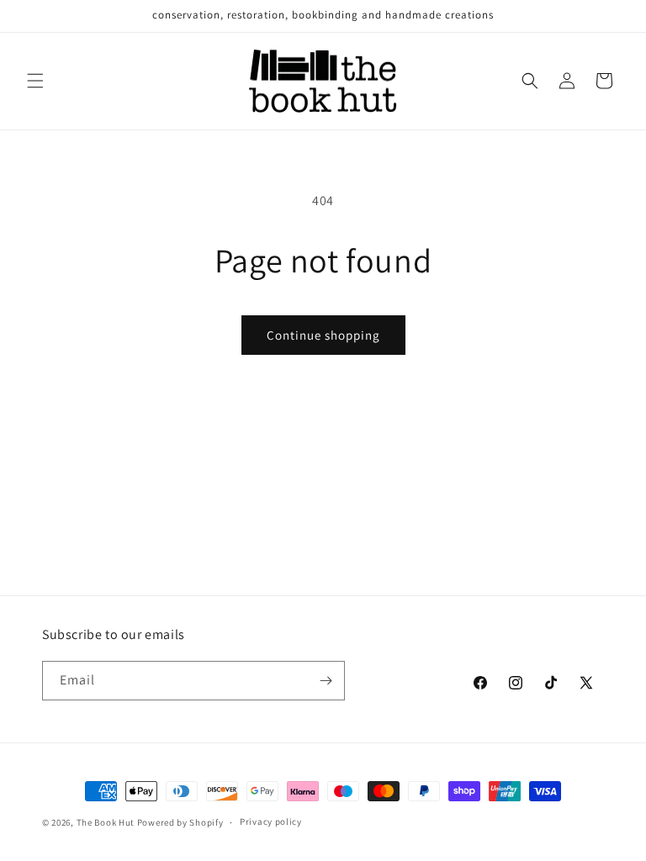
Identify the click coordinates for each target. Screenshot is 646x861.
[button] (35, 80)
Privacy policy (271, 821)
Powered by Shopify (180, 822)
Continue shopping (323, 335)
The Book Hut (106, 822)
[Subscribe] (325, 680)
